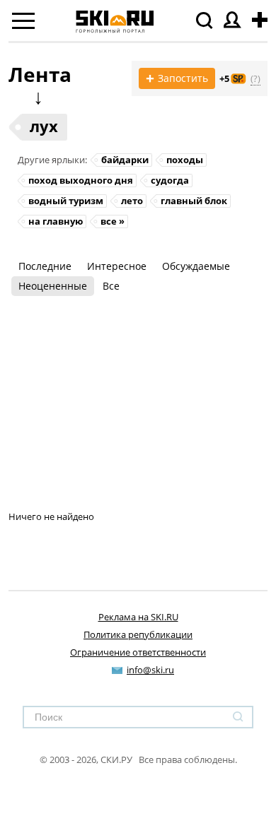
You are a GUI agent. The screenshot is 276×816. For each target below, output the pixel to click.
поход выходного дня (80, 180)
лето (132, 200)
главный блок (194, 200)
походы (184, 159)
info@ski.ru (150, 669)
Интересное (116, 266)
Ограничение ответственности (138, 652)
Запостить (177, 78)
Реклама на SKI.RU (138, 616)
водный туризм (65, 200)
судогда (170, 180)
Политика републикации (138, 634)
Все (111, 285)
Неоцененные (52, 285)
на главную (55, 221)
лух (44, 125)
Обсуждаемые (196, 266)
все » (112, 221)
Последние (44, 266)
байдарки (125, 159)
